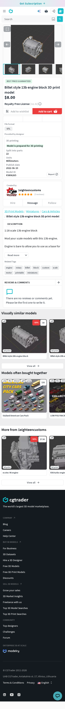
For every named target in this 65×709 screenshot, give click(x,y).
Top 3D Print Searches (14, 614)
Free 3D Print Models (14, 572)
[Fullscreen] (7, 29)
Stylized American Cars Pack (16, 415)
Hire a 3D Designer (12, 560)
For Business (9, 548)
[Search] (60, 19)
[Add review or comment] (59, 282)
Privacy (31, 682)
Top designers (10, 625)
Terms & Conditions (13, 682)
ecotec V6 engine (10, 472)
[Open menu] (4, 11)
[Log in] (53, 11)
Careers (7, 530)
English (43, 683)
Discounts (8, 578)
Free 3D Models (11, 566)
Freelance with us (12, 602)
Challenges (9, 631)
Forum (6, 637)
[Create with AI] (39, 11)
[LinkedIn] (5, 694)
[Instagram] (19, 695)
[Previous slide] (7, 44)
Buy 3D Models (10, 542)
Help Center (9, 536)
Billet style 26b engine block (15, 356)
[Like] (13, 119)
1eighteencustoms (29, 190)
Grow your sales (11, 590)
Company (7, 517)
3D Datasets (9, 554)
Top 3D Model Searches (15, 608)
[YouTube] (12, 694)
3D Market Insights (13, 596)
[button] (53, 19)
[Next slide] (58, 44)
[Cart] (46, 11)
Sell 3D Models (11, 584)
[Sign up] (61, 11)
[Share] (52, 119)
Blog (5, 524)
